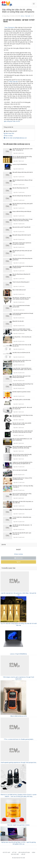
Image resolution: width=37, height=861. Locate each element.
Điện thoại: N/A (9, 133)
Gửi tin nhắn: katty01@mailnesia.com (16, 138)
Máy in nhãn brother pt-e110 (18, 716)
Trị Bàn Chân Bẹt (13, 81)
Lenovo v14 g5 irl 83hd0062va (18, 654)
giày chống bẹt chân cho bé (12, 121)
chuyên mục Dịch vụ (23, 144)
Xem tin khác (9, 135)
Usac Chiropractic (10, 27)
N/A (19, 562)
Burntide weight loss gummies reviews (18, 825)
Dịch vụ (22, 16)
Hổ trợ (14, 852)
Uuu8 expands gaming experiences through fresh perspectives (18, 762)
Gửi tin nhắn (19, 558)
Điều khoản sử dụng (24, 852)
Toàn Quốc (28, 16)
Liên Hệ (23, 854)
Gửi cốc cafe (6, 852)
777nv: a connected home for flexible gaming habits (18, 739)
